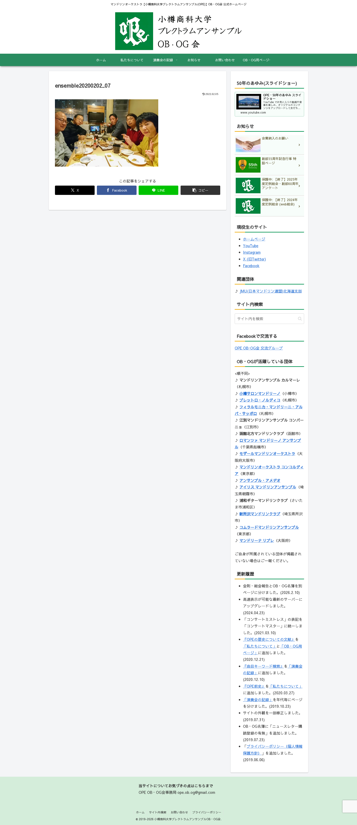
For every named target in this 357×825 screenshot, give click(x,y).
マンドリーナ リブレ (256, 540)
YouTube (250, 245)
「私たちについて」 (259, 646)
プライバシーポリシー (206, 812)
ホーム (140, 812)
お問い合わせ (179, 812)
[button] (200, 190)
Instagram (252, 252)
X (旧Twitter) (254, 259)
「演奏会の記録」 (258, 699)
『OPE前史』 (254, 686)
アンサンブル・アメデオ (259, 480)
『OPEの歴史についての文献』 (269, 639)
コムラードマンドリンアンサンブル (269, 527)
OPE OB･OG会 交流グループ (259, 348)
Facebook (251, 265)
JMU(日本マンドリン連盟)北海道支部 (270, 291)
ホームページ (254, 239)
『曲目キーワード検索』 (263, 666)
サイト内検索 (157, 812)
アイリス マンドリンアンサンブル (267, 487)
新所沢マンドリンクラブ (259, 513)
